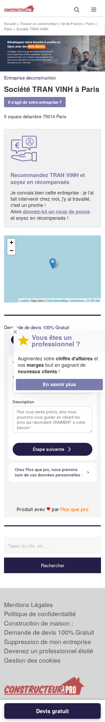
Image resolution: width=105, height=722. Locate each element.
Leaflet (24, 300)
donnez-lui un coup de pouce (56, 211)
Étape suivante (48, 449)
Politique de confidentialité (40, 613)
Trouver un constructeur (38, 23)
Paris (90, 23)
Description (23, 402)
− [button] (11, 250)
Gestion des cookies (32, 660)
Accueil (10, 23)
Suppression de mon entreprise (47, 641)
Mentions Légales (28, 604)
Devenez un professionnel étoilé (48, 650)
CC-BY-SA (93, 300)
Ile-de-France (71, 23)
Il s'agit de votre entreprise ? (35, 102)
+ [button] (11, 242)
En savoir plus (59, 384)
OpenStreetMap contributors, (66, 300)
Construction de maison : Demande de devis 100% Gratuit (49, 628)
